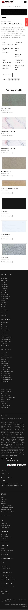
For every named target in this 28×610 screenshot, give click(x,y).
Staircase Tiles (17, 6)
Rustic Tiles (4, 393)
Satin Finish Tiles (5, 395)
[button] (22, 2)
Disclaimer (24, 606)
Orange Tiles (4, 300)
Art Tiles (3, 325)
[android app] (11, 465)
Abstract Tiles (5, 323)
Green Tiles (4, 288)
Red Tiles (3, 307)
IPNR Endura (4, 591)
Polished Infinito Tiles (6, 379)
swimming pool (16, 450)
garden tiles (4, 452)
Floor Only (5, 68)
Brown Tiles (4, 284)
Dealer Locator (6, 516)
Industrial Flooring (6, 509)
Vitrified (17, 56)
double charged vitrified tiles (16, 452)
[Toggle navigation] (25, 1)
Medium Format (5, 525)
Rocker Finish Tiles (6, 389)
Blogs (2, 562)
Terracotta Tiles (5, 311)
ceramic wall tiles (19, 441)
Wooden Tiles (5, 345)
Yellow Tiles (4, 315)
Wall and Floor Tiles (6, 426)
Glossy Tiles (4, 363)
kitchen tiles (21, 444)
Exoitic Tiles (4, 359)
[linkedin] (9, 458)
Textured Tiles (4, 407)
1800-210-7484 (5, 474)
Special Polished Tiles (7, 399)
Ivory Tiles (3, 292)
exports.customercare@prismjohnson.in (12, 485)
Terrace (3, 501)
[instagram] (7, 458)
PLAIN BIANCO (5, 235)
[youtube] (12, 458)
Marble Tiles (4, 333)
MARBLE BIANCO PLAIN (8, 131)
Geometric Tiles (5, 331)
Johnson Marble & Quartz (8, 580)
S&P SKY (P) (4, 258)
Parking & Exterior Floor (7, 512)
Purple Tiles (4, 305)
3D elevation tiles (6, 442)
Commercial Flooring (7, 507)
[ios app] (21, 465)
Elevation (3, 503)
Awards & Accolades (7, 550)
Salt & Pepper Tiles (6, 341)
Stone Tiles (4, 343)
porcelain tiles (14, 446)
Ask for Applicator (6, 568)
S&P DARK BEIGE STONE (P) (9, 189)
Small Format (5, 527)
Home (3, 6)
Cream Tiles (4, 286)
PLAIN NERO (4, 212)
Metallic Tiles (4, 294)
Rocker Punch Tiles (6, 391)
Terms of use (14, 604)
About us (3, 548)
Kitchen (3, 497)
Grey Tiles (3, 290)
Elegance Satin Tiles (6, 357)
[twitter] (4, 458)
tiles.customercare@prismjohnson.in (11, 484)
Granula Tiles (4, 365)
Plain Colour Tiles (5, 339)
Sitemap (7, 604)
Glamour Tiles (5, 361)
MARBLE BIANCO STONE (8, 148)
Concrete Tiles (5, 329)
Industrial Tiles (5, 541)
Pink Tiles (3, 303)
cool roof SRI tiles (13, 449)
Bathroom (4, 499)
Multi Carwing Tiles (6, 377)
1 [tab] (14, 13)
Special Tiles (4, 401)
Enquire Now (26, 22)
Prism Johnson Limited (7, 587)
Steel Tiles (3, 403)
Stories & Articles (5, 555)
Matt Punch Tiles (5, 375)
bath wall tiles (5, 446)
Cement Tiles (4, 327)
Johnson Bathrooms (7, 578)
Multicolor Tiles (5, 298)
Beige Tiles (4, 278)
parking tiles (7, 450)
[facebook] (2, 458)
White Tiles (4, 313)
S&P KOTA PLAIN (6, 108)
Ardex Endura (4, 593)
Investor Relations (6, 553)
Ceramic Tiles (5, 535)
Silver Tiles (4, 309)
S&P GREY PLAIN (6, 171)
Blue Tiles (3, 282)
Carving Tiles (4, 353)
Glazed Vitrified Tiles (6, 537)
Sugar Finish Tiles (5, 405)
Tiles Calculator (5, 566)
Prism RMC (4, 589)
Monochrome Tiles (6, 337)
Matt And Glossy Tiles (7, 371)
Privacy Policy (22, 604)
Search (9, 6)
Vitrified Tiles (4, 539)
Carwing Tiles (4, 355)
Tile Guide (4, 564)
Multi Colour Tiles (5, 296)
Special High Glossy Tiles (8, 397)
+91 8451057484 (7, 477)
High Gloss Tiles (5, 367)
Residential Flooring (6, 505)
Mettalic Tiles (4, 335)
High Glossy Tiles (5, 369)
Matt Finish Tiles (5, 373)
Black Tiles (4, 280)
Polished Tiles (4, 381)
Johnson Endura (5, 576)
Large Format (5, 523)
